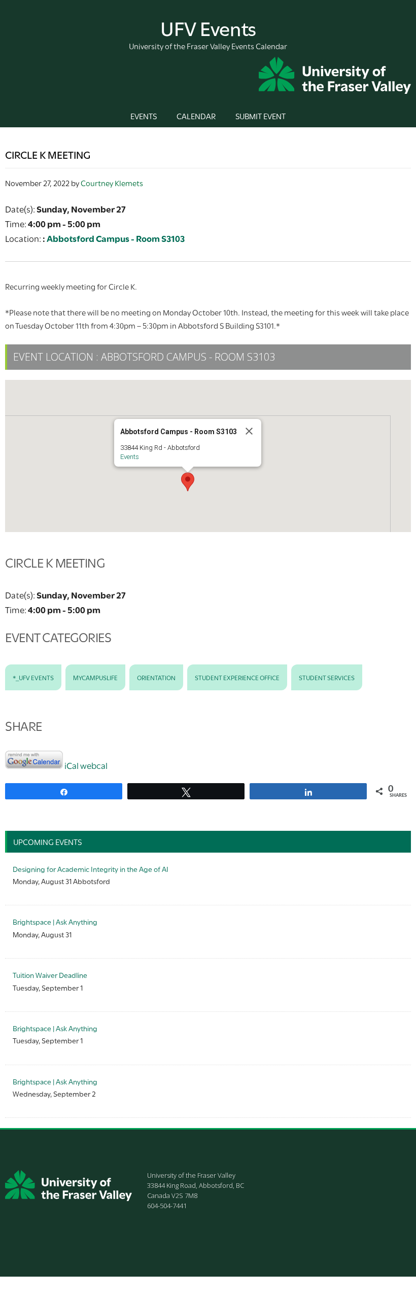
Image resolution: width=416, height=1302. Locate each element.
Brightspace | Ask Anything (55, 921)
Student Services (327, 677)
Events (129, 457)
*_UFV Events (33, 677)
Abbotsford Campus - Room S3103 (116, 238)
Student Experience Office (237, 677)
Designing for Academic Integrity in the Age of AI (90, 868)
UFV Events (208, 27)
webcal (94, 765)
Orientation (156, 677)
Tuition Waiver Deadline (50, 974)
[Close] (249, 431)
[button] (187, 481)
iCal (71, 765)
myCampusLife (95, 677)
